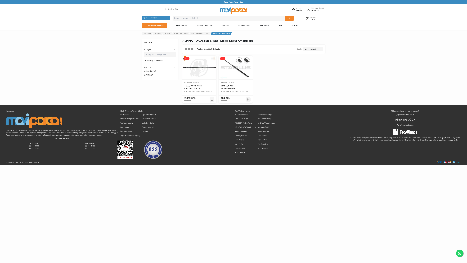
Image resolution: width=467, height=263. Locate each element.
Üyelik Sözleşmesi (149, 115)
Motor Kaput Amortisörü (154, 60)
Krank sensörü (181, 25)
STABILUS (148, 75)
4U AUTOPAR (150, 71)
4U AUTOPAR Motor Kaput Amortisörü (193, 87)
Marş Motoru (262, 140)
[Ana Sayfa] (233, 10)
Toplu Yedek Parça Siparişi (130, 135)
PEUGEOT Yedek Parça (243, 123)
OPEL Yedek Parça (264, 119)
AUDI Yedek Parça (241, 115)
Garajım (145, 131)
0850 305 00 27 (405, 119)
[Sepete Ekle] (212, 99)
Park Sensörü (263, 144)
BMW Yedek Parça (265, 115)
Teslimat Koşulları (126, 123)
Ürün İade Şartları (148, 123)
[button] (156, 18)
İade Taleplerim (126, 131)
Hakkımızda (124, 115)
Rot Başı (294, 25)
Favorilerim (124, 127)
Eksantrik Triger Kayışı (205, 25)
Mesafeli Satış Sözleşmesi (130, 119)
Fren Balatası (264, 25)
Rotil (280, 25)
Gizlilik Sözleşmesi (149, 119)
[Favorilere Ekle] (213, 59)
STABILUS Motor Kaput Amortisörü (228, 87)
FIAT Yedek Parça (241, 119)
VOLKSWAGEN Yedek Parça (245, 127)
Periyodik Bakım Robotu (157, 25)
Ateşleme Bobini (244, 25)
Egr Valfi (225, 25)
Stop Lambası (263, 148)
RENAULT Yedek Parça (266, 123)
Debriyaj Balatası (264, 131)
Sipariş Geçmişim (148, 127)
